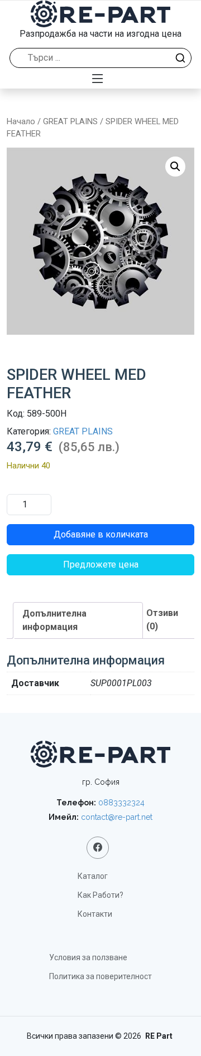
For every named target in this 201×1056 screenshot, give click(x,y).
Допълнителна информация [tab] (54, 620)
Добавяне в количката (101, 534)
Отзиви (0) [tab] (162, 620)
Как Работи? (100, 895)
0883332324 (121, 802)
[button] (175, 167)
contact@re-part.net (116, 817)
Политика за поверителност (100, 976)
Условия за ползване (88, 957)
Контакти (95, 914)
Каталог (93, 876)
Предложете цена (100, 564)
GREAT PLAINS (70, 121)
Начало (21, 121)
